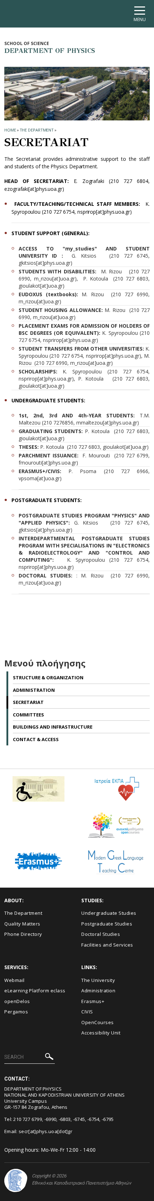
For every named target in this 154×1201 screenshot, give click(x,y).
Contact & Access (36, 739)
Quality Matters (22, 923)
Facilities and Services (107, 945)
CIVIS (87, 1011)
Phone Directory (23, 934)
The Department (37, 130)
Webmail (14, 980)
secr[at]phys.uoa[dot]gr (45, 1131)
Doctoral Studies (100, 934)
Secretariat (28, 702)
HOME (10, 130)
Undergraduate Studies (108, 913)
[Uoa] (15, 1180)
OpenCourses (97, 1022)
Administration (34, 690)
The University (98, 980)
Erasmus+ (92, 1001)
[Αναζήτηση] (49, 1057)
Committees (28, 714)
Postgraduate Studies (106, 923)
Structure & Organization (48, 677)
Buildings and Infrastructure (52, 727)
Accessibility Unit (100, 1032)
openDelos (17, 1001)
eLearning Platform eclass (35, 990)
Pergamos (16, 1011)
